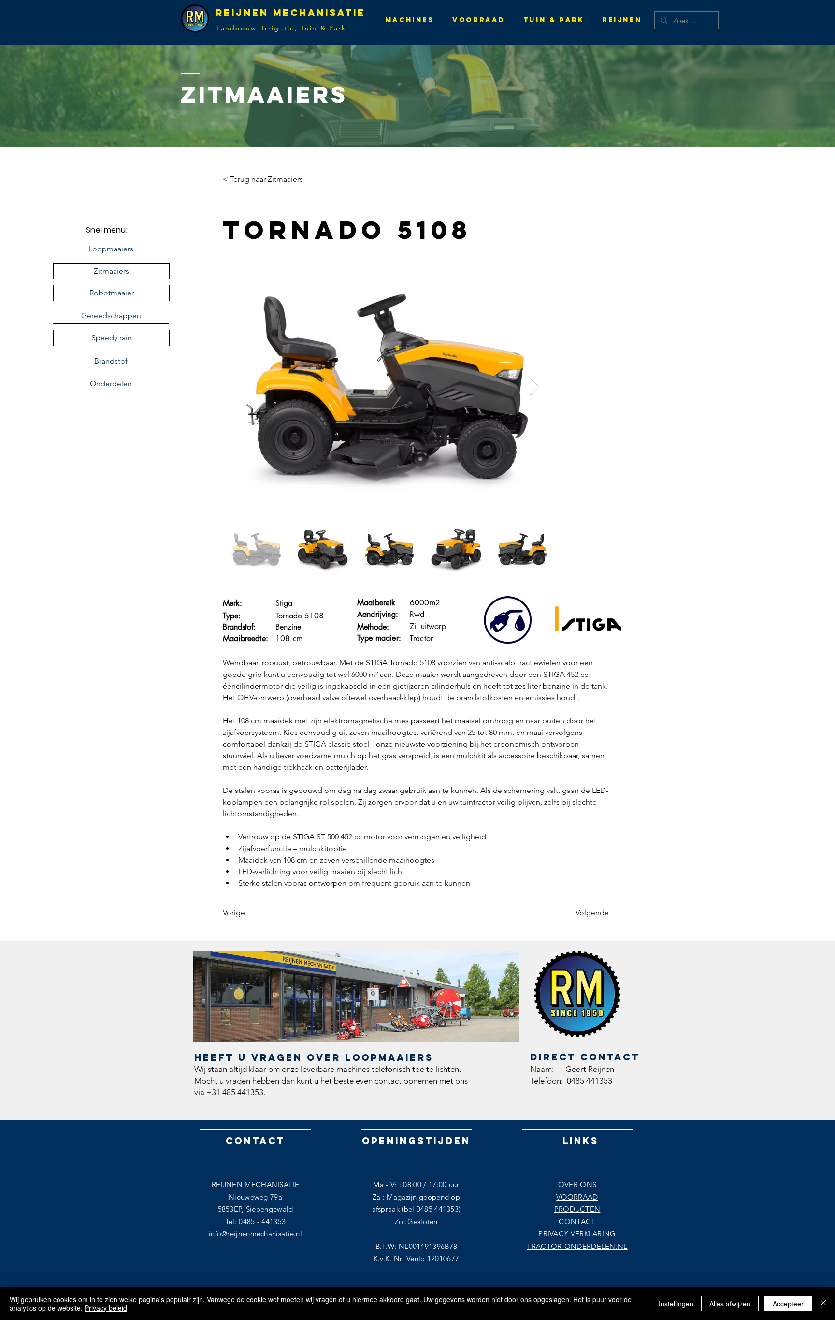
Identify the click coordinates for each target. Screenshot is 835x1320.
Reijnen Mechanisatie (290, 12)
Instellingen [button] (676, 1303)
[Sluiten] (823, 1303)
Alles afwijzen (729, 1303)
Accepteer (788, 1303)
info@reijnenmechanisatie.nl (255, 1233)
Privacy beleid (106, 1308)
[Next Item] (534, 386)
